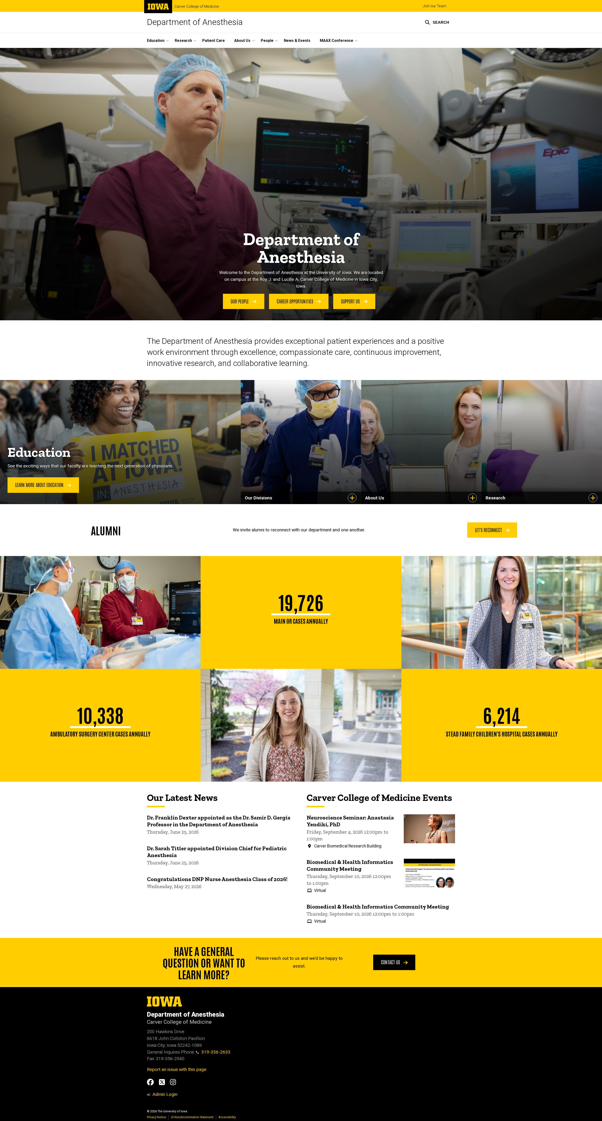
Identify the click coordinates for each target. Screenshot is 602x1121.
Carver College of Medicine (196, 6)
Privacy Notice (156, 1117)
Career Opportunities (295, 301)
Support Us (351, 301)
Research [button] (183, 40)
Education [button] (155, 40)
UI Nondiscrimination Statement (192, 1117)
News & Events (297, 40)
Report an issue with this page (176, 1069)
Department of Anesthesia (195, 22)
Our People (240, 301)
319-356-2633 (215, 1052)
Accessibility (227, 1117)
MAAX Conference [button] (336, 40)
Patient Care (213, 40)
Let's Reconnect (489, 530)
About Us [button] (242, 40)
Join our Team (434, 6)
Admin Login (164, 1094)
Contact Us (391, 962)
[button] (437, 22)
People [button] (267, 40)
